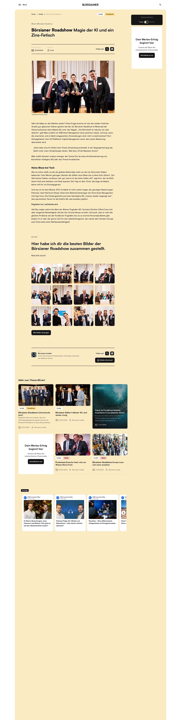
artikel (41, 14)
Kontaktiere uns (147, 55)
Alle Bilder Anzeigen (41, 333)
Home (33, 14)
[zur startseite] (90, 5)
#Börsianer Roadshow (44, 24)
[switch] (146, 22)
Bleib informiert (106, 360)
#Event (33, 24)
